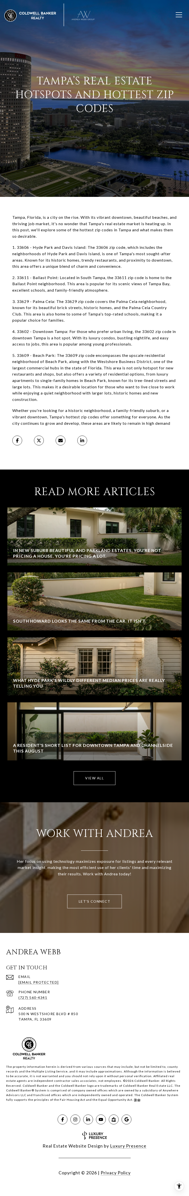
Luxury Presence (128, 1146)
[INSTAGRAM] (75, 1119)
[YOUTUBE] (101, 1119)
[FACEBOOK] (62, 1119)
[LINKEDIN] (88, 1119)
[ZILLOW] (114, 1119)
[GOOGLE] (126, 1119)
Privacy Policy (116, 1172)
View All (94, 778)
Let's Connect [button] (94, 901)
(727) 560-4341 (32, 997)
